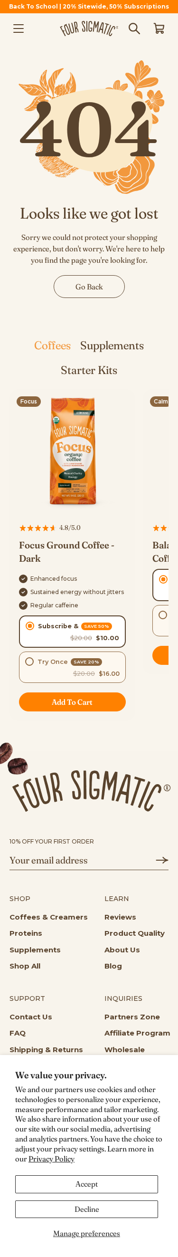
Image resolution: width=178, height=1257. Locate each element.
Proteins (25, 933)
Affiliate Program (137, 1032)
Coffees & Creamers (48, 916)
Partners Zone (132, 1016)
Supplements (112, 345)
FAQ (17, 1032)
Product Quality (134, 933)
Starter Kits (89, 370)
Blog (113, 965)
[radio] (72, 631)
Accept (86, 1184)
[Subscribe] (157, 860)
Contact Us (30, 1016)
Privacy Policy (51, 1158)
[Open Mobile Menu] (18, 28)
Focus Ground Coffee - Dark (66, 551)
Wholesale (124, 1049)
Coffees (52, 345)
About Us (122, 949)
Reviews (120, 916)
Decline (87, 1209)
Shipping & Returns (46, 1049)
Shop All (24, 965)
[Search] (134, 28)
